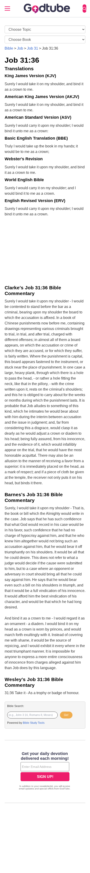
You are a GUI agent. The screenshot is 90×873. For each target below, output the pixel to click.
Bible (9, 48)
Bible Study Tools (34, 722)
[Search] (84, 8)
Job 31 (32, 48)
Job (20, 48)
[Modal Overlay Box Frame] (45, 771)
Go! (66, 715)
